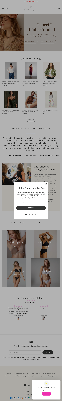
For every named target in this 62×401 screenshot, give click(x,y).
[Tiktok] (36, 214)
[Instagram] (29, 214)
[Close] (46, 184)
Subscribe (31, 208)
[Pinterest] (32, 214)
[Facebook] (26, 214)
